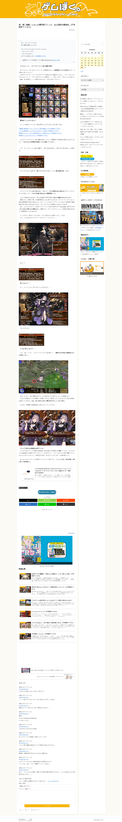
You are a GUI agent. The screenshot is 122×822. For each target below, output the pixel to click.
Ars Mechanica (28, 563)
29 (102, 65)
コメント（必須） (25, 789)
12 (92, 60)
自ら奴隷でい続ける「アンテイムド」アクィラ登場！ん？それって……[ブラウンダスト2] (91, 101)
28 (99, 65)
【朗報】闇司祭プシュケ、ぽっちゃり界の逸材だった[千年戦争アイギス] (39, 128)
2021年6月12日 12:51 (24, 759)
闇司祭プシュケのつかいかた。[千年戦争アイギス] (33, 135)
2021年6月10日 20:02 (24, 713)
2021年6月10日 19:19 (24, 689)
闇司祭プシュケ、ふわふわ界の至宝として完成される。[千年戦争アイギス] (40, 133)
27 (95, 65)
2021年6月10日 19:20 (24, 697)
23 (82, 65)
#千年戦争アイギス (40, 56)
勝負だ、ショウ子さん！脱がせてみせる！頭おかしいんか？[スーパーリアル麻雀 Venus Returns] (91, 116)
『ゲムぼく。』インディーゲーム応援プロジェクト (48, 563)
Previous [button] (23, 550)
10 (85, 60)
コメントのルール (53, 781)
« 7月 (81, 71)
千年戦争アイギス (23, 487)
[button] (66, 504)
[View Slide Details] (47, 550)
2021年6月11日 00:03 (23, 734)
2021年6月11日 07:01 (23, 743)
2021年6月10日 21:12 (24, 726)
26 (92, 65)
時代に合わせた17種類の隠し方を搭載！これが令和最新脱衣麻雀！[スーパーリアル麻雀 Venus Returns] (91, 109)
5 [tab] (94, 276)
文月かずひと (92, 273)
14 (99, 60)
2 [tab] (89, 276)
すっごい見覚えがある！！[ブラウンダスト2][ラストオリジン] (91, 138)
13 (95, 60)
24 (85, 65)
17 (85, 63)
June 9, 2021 (56, 60)
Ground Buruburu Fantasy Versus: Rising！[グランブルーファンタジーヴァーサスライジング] (91, 145)
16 (82, 63)
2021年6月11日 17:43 (23, 751)
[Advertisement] (47, 35)
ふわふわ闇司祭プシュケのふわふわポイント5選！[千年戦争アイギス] (38, 131)
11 (88, 60)
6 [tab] (96, 276)
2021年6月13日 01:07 (24, 769)
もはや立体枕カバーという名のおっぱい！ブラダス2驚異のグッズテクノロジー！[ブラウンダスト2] (91, 124)
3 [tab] (91, 276)
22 (102, 63)
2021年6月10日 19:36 (24, 705)
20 (95, 63)
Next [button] (71, 550)
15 (102, 60)
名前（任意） (22, 783)
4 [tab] (92, 276)
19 (92, 63)
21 (99, 63)
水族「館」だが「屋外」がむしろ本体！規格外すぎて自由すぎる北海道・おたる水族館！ (91, 132)
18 (88, 63)
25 (88, 65)
